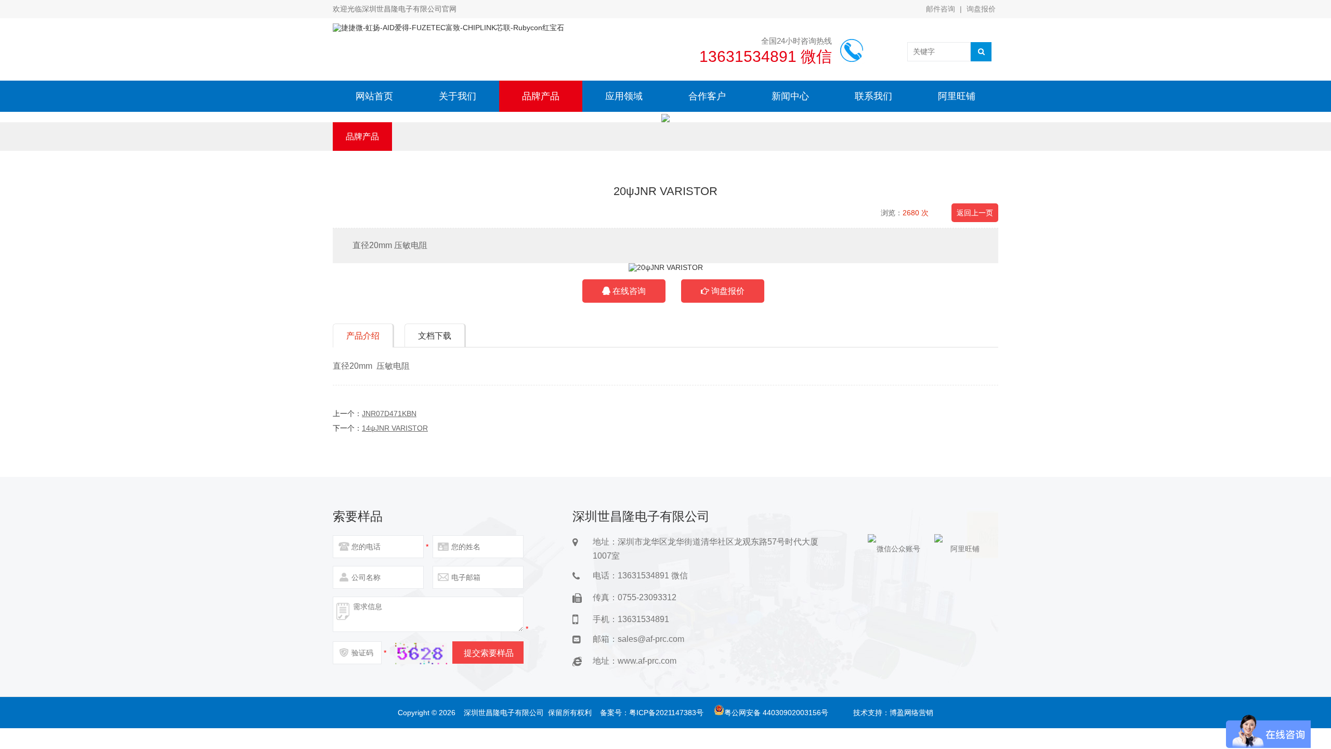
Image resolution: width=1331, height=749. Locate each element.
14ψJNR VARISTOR (395, 428)
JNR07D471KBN (389, 413)
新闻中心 (790, 96)
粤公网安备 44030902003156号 (776, 712)
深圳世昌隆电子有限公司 (504, 712)
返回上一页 (975, 213)
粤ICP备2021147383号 (666, 712)
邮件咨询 (940, 9)
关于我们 (457, 96)
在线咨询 (628, 291)
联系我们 (873, 96)
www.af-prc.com (647, 660)
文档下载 (434, 335)
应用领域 (624, 96)
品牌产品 (540, 96)
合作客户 (707, 96)
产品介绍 (363, 335)
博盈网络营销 (911, 712)
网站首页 (374, 96)
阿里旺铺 (956, 96)
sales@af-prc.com (651, 639)
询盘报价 (981, 9)
